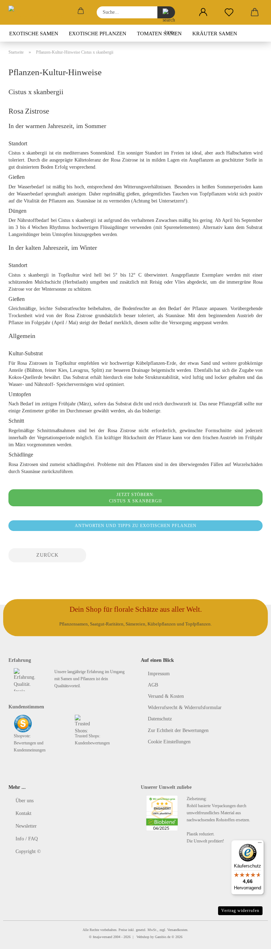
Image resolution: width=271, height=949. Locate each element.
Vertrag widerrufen (240, 910)
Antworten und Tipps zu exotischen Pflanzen (136, 525)
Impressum (159, 673)
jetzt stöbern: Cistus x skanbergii (135, 497)
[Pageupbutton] (251, 938)
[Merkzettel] (229, 12)
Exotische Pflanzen (97, 33)
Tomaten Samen (159, 33)
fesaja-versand (102, 937)
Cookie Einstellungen (169, 741)
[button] (203, 12)
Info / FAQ (27, 838)
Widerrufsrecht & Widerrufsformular (185, 707)
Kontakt (23, 813)
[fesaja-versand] (39, 12)
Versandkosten (177, 930)
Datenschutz (160, 718)
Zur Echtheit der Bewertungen (178, 730)
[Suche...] (166, 12)
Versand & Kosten (166, 696)
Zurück (47, 555)
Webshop (143, 937)
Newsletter (26, 826)
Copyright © (28, 851)
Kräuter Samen (214, 33)
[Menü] (259, 844)
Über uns (25, 800)
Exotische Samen (33, 33)
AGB (153, 685)
